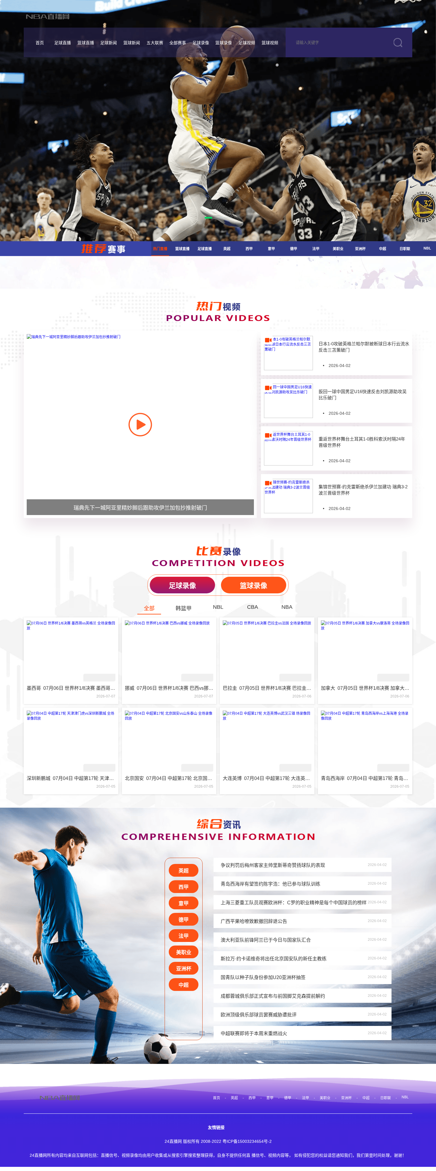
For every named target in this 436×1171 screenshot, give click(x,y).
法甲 (315, 249)
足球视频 (246, 42)
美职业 (338, 249)
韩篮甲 (184, 608)
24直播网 (173, 1141)
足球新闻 (108, 42)
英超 (226, 249)
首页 (40, 42)
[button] (208, 218)
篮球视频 (270, 42)
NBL (427, 248)
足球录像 (200, 42)
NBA (286, 607)
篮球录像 (223, 42)
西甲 (249, 249)
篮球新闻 (131, 42)
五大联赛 (155, 42)
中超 (382, 249)
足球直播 (62, 42)
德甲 (293, 249)
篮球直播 (85, 42)
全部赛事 (177, 42)
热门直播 (160, 249)
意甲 (271, 249)
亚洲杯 (360, 249)
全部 (149, 608)
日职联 (405, 249)
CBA (252, 607)
